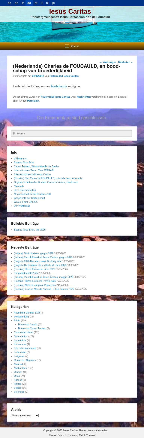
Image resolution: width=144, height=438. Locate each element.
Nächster (125, 61)
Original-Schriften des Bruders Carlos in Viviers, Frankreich (46, 182)
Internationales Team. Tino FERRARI (34, 170)
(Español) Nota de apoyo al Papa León (35, 285)
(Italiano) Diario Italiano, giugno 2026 (33, 253)
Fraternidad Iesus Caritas (64, 76)
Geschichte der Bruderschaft (29, 198)
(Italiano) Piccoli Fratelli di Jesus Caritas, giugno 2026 (43, 257)
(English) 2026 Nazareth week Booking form (38, 261)
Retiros (18, 383)
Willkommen (20, 158)
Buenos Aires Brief (24, 162)
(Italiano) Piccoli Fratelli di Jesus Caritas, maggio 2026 (43, 277)
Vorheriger (107, 61)
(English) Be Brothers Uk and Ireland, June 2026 (40, 265)
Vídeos (18, 387)
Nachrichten (84, 96)
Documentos (21, 336)
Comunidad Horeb (23, 332)
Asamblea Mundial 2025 (27, 312)
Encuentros (20, 340)
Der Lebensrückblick (25, 190)
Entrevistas (20, 344)
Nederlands (59, 86)
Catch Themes (87, 435)
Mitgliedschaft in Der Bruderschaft (32, 194)
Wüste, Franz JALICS (26, 202)
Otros (17, 376)
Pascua (18, 379)
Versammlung (21, 316)
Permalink (33, 100)
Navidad (18, 364)
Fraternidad (20, 352)
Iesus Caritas (70, 11)
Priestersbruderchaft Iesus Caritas (32, 174)
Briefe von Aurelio (27, 324)
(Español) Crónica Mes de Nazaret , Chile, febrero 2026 (44, 289)
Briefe (17, 320)
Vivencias (19, 391)
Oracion (18, 372)
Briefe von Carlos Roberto (32, 328)
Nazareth (19, 186)
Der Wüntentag (22, 205)
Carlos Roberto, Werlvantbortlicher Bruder (36, 166)
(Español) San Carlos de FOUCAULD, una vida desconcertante (48, 178)
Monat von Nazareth (25, 360)
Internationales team (25, 348)
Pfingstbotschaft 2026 (26, 273)
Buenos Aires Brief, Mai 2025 (30, 229)
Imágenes (19, 356)
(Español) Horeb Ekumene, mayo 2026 (35, 281)
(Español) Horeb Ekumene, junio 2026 (34, 269)
